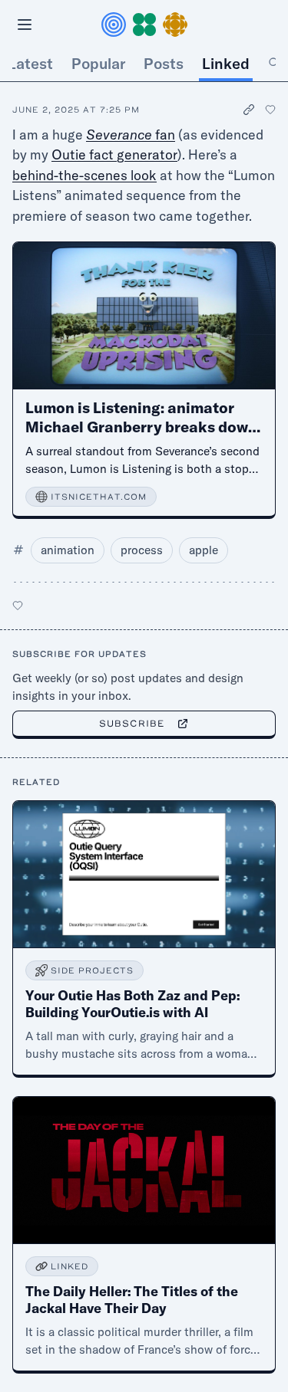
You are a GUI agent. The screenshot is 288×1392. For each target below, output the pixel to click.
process (142, 550)
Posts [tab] (164, 63)
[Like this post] (270, 109)
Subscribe (131, 723)
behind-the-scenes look (84, 175)
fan (130, 134)
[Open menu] (24, 24)
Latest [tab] (30, 63)
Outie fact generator (114, 154)
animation (67, 550)
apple (203, 550)
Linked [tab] (226, 63)
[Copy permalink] (249, 110)
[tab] (274, 63)
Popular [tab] (98, 63)
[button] (144, 24)
